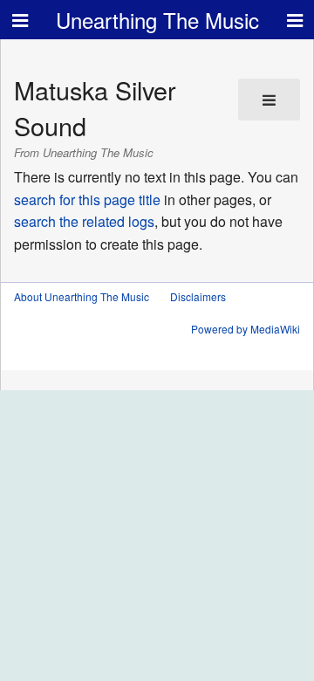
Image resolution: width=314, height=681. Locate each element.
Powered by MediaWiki (245, 328)
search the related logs (84, 221)
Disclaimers (198, 296)
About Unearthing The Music (81, 296)
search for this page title (87, 199)
